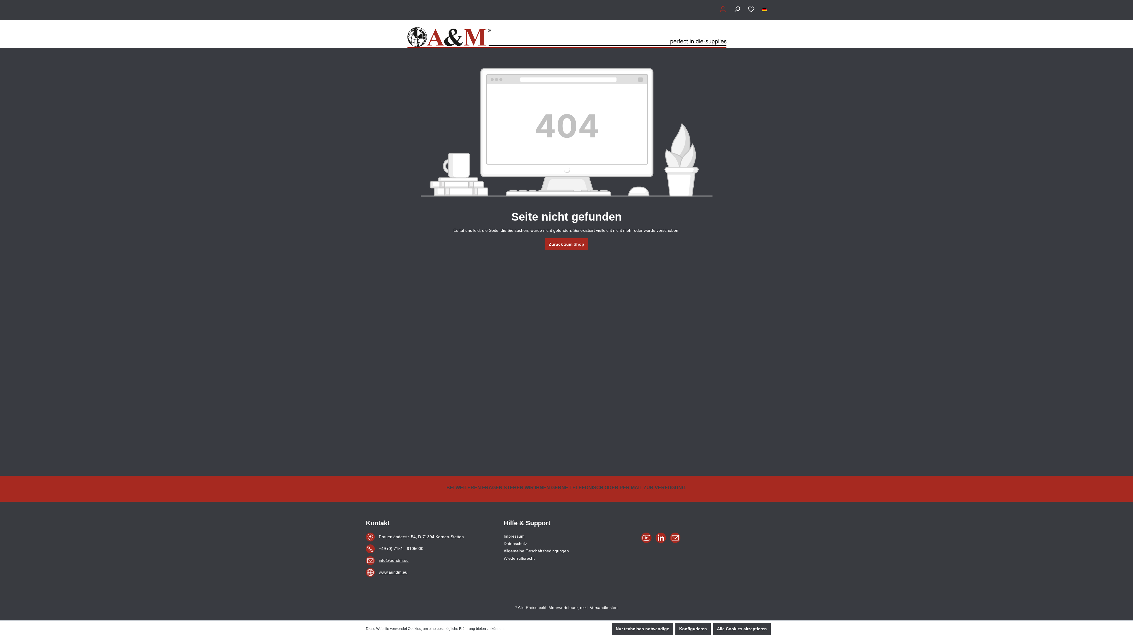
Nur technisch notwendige (642, 628)
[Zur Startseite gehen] (566, 34)
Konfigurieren (693, 628)
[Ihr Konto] (723, 9)
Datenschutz (515, 543)
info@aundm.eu (394, 560)
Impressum (514, 536)
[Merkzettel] (751, 9)
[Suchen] (737, 9)
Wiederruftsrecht (519, 558)
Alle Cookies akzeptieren (742, 628)
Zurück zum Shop (566, 244)
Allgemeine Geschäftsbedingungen (536, 551)
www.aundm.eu (393, 572)
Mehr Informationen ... (522, 629)
